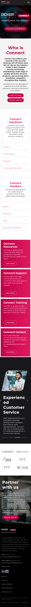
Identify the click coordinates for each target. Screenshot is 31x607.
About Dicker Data (7, 588)
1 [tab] (3, 438)
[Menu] (28, 2)
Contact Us (4, 580)
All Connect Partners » (12, 228)
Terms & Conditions (14, 602)
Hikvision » (7, 214)
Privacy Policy (25, 602)
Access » (6, 147)
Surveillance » (9, 154)
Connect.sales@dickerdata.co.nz (11, 556)
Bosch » (6, 207)
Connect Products (6, 584)
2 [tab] (9, 438)
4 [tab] (22, 438)
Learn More (10, 263)
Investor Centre (6, 591)
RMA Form (4, 602)
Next (27, 400)
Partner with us (15, 100)
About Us (4, 576)
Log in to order (15, 95)
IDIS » (5, 221)
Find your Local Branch (16, 28)
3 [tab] (16, 438)
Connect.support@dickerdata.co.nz (11, 562)
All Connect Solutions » (13, 168)
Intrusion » (7, 161)
